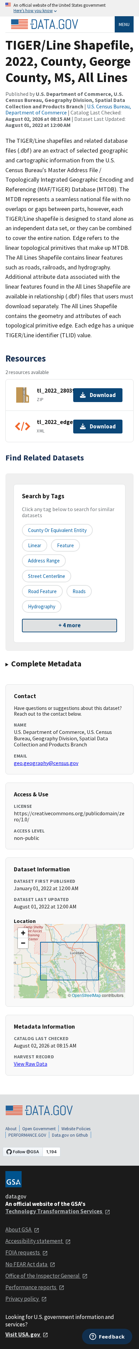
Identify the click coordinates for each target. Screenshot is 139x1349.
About (11, 1129)
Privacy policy (22, 1298)
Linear (34, 545)
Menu (124, 24)
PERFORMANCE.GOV (27, 1135)
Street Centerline (46, 576)
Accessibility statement (34, 1241)
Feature (65, 545)
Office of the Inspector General (43, 1275)
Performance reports (31, 1287)
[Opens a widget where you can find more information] (107, 1337)
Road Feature (42, 591)
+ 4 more (69, 625)
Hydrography (41, 606)
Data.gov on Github (70, 1135)
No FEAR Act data (26, 1264)
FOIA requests (23, 1252)
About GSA (18, 1229)
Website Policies (75, 1129)
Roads (79, 591)
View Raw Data (30, 1063)
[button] (23, 933)
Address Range (44, 560)
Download (103, 395)
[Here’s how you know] (69, 8)
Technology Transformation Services (54, 1211)
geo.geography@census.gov (46, 763)
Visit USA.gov (23, 1334)
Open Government (39, 1129)
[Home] (44, 24)
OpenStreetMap (86, 995)
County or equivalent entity (57, 530)
